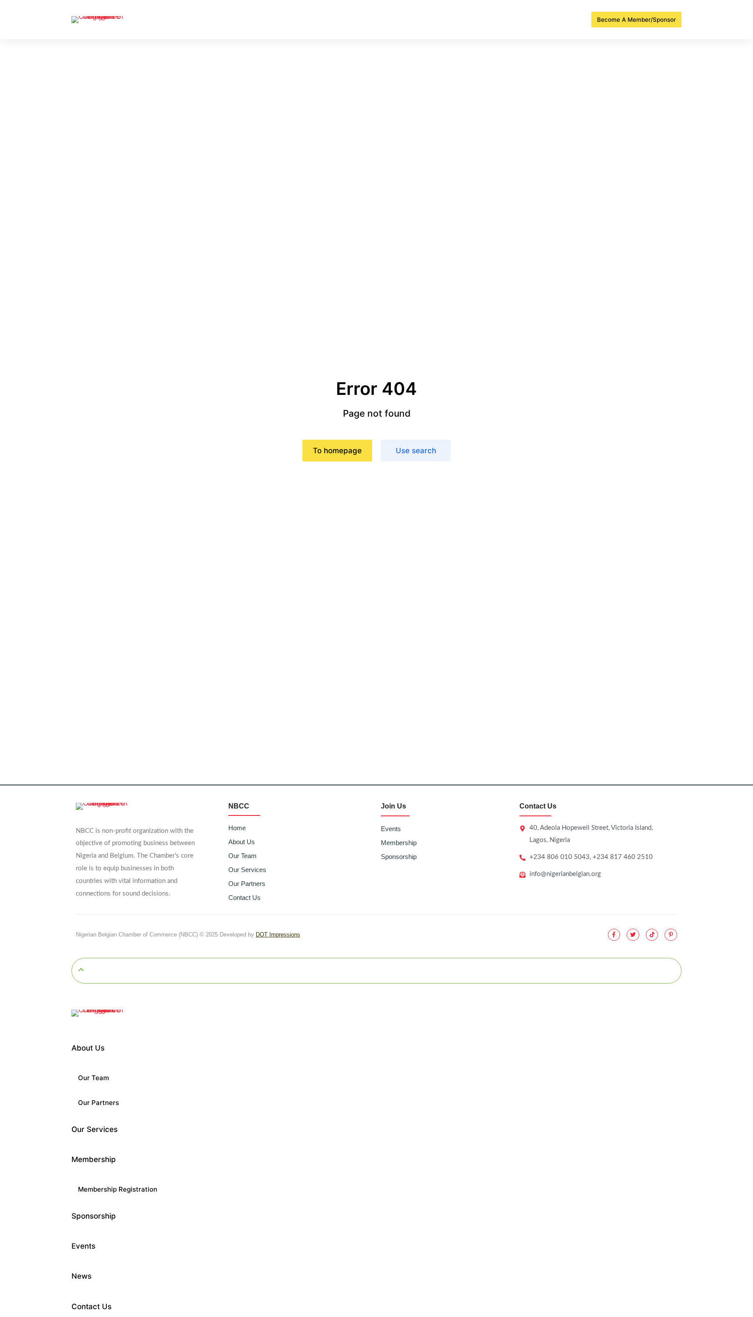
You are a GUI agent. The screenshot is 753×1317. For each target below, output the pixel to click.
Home (237, 828)
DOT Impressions (278, 934)
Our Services (247, 869)
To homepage (337, 450)
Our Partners (246, 883)
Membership (399, 842)
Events (391, 828)
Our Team (242, 855)
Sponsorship (399, 856)
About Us (241, 841)
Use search (416, 450)
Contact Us (244, 897)
